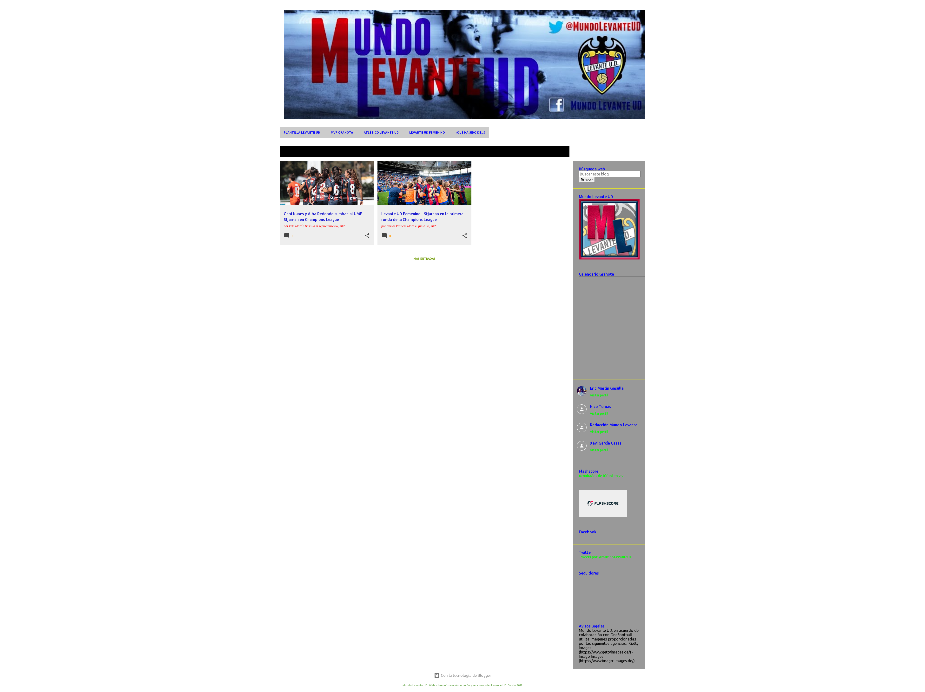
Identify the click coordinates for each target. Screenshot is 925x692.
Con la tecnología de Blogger (465, 675)
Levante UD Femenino (427, 132)
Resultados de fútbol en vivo (602, 476)
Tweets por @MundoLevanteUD (605, 557)
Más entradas (425, 258)
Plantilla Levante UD (302, 132)
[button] (367, 236)
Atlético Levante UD (381, 132)
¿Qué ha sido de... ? (470, 132)
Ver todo (558, 151)
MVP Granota (342, 132)
